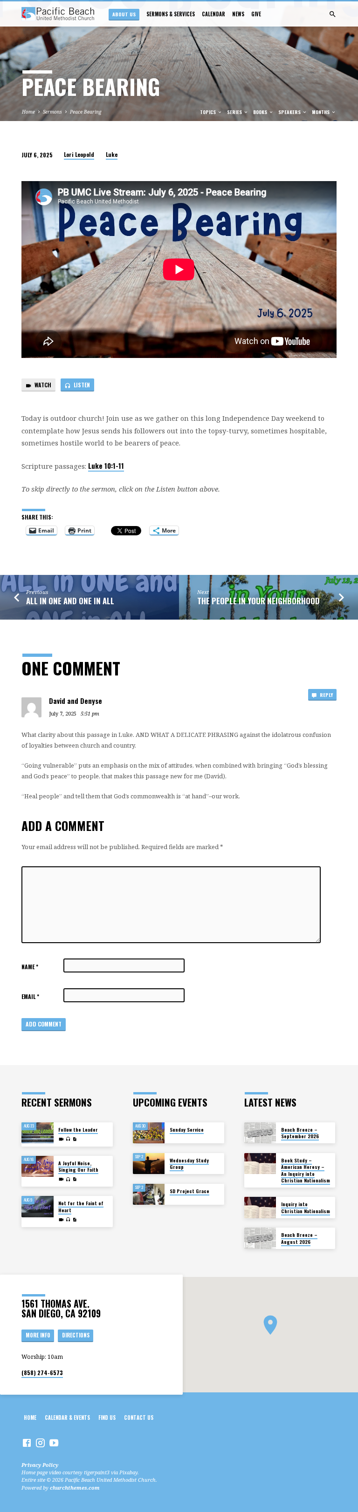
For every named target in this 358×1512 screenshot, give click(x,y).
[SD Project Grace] (149, 1194)
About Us (124, 14)
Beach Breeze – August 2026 (299, 1238)
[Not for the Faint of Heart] (37, 1206)
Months (321, 111)
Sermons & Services (170, 14)
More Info (38, 1335)
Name (29, 966)
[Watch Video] (61, 1139)
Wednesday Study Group (189, 1163)
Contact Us (138, 1417)
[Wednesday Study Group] (149, 1163)
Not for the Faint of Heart (80, 1206)
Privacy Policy (39, 1464)
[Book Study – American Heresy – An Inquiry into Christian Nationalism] (260, 1163)
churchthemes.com (75, 1487)
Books (260, 111)
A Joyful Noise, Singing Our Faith (78, 1166)
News (238, 14)
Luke (111, 154)
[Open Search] (333, 14)
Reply (325, 694)
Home (28, 111)
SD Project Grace (189, 1191)
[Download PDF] (74, 1139)
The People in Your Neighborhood (258, 601)
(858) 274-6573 (42, 1372)
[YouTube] (53, 1442)
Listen (81, 385)
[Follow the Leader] (37, 1133)
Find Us (107, 1417)
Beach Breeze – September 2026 (300, 1133)
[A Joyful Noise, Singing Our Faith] (37, 1166)
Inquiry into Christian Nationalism (305, 1207)
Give (256, 14)
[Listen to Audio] (68, 1138)
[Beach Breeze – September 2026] (260, 1133)
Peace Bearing (86, 111)
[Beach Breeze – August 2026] (260, 1238)
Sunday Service (187, 1129)
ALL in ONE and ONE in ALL (70, 601)
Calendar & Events (67, 1417)
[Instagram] (40, 1442)
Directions (76, 1335)
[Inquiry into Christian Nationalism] (260, 1207)
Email (30, 996)
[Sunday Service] (149, 1133)
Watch (42, 385)
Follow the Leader (78, 1129)
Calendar (213, 14)
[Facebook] (26, 1442)
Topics (208, 111)
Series (235, 111)
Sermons (52, 111)
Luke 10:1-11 (106, 465)
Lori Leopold (79, 154)
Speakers (290, 111)
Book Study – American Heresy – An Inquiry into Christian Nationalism (305, 1170)
